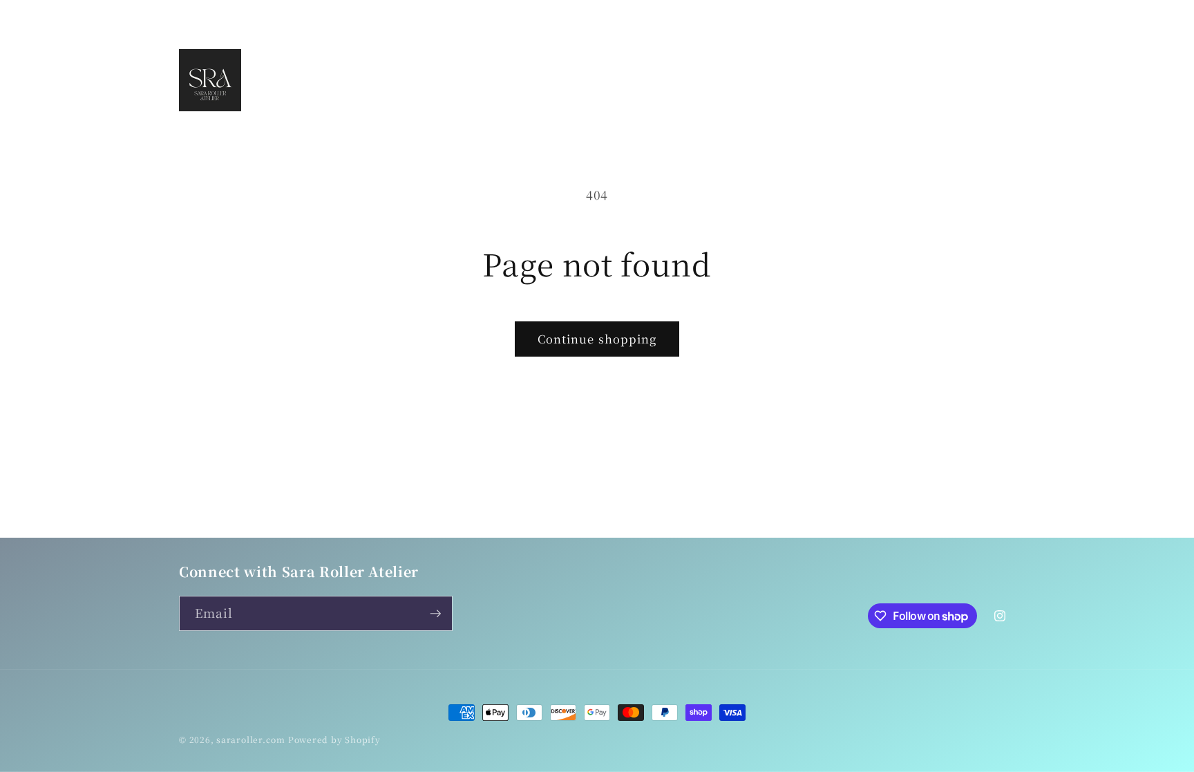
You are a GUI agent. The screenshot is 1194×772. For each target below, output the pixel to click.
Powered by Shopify (334, 739)
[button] (934, 80)
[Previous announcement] (434, 14)
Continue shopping (597, 338)
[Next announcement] (761, 14)
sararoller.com (250, 739)
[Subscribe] (435, 614)
